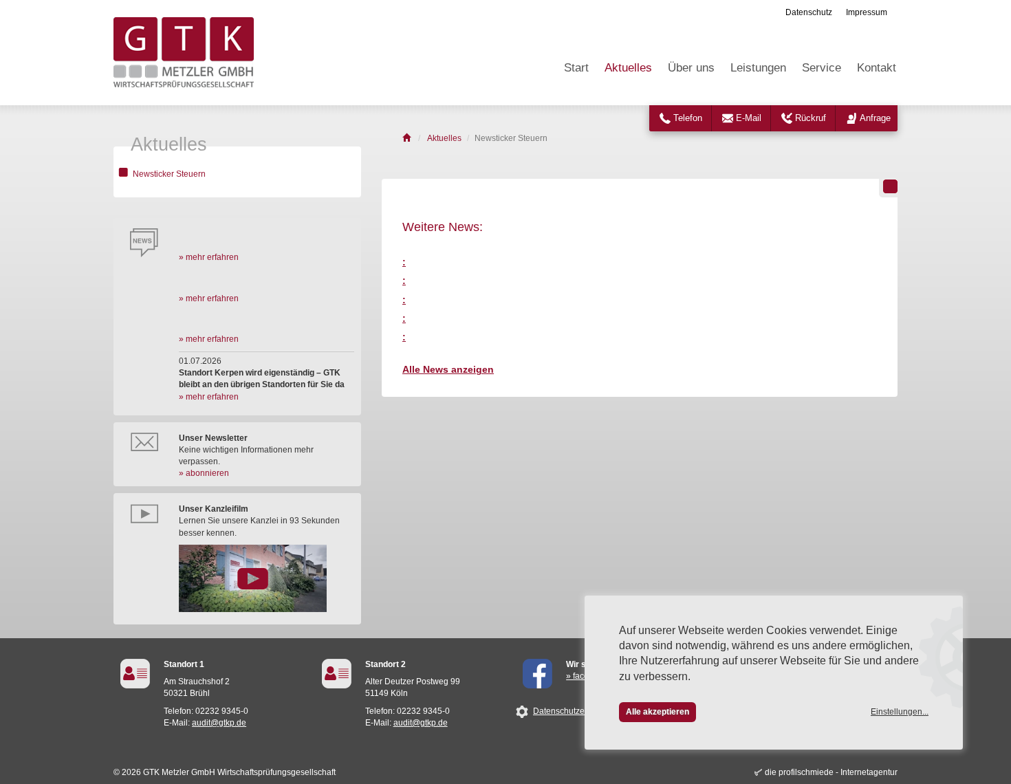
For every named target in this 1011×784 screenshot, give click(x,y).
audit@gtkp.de (219, 723)
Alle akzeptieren (657, 712)
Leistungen (758, 67)
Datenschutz (808, 12)
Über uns (691, 67)
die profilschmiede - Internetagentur (831, 772)
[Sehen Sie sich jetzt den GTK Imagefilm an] (266, 578)
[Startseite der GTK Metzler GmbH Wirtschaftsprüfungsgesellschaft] (407, 138)
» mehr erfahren (209, 257)
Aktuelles (628, 67)
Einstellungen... (899, 712)
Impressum (866, 12)
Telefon (687, 118)
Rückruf (810, 118)
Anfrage (875, 118)
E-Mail (748, 118)
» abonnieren (204, 473)
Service (821, 67)
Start (576, 67)
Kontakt (876, 67)
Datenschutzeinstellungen (582, 711)
